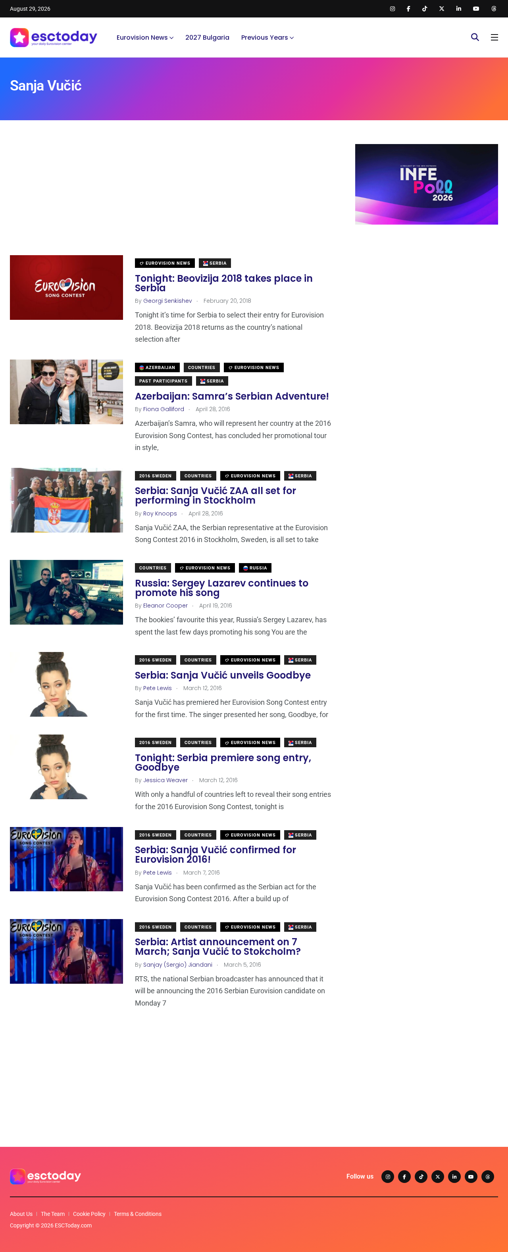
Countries (202, 367)
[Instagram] (387, 1176)
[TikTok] (421, 1176)
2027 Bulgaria (207, 37)
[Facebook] (404, 1176)
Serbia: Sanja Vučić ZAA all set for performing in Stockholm (215, 496)
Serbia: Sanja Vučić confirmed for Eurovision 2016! (215, 855)
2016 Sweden (155, 476)
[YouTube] (471, 1176)
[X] (437, 1176)
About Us (21, 1214)
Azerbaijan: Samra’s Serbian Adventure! (232, 396)
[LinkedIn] (454, 1176)
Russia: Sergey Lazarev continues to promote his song (221, 588)
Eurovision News (142, 37)
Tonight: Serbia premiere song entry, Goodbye (223, 762)
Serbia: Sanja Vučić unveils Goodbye (223, 675)
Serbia (217, 263)
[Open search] (475, 37)
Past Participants (163, 381)
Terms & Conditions (138, 1214)
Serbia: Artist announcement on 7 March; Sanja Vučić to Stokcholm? (218, 947)
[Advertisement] (170, 199)
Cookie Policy (89, 1214)
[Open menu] (494, 37)
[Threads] (487, 1176)
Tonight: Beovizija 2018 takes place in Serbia (224, 283)
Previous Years (264, 37)
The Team (53, 1214)
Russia (257, 568)
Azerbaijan (159, 367)
